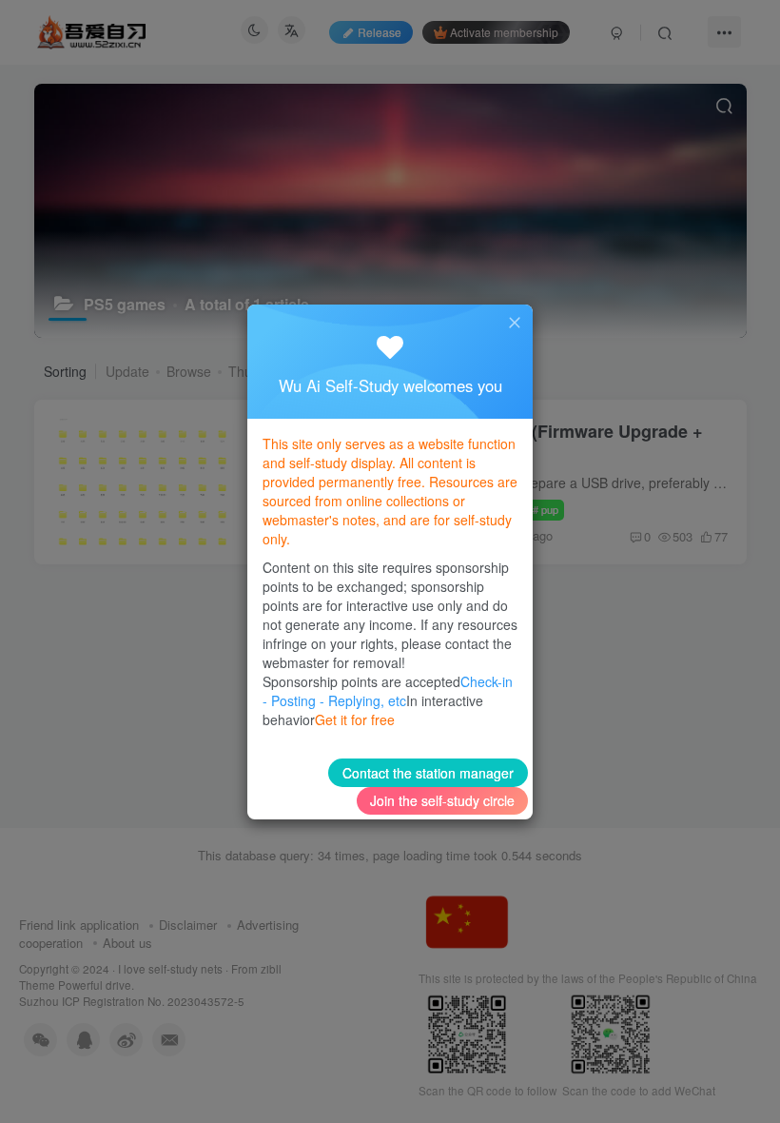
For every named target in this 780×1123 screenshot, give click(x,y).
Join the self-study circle (442, 800)
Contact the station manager (428, 772)
